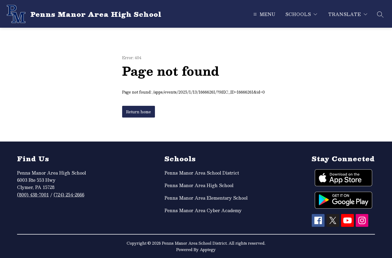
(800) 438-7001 (33, 194)
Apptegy (208, 249)
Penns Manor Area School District (202, 172)
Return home (138, 111)
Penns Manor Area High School (199, 185)
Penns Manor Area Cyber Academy (203, 210)
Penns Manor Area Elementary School (206, 197)
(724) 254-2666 (69, 194)
